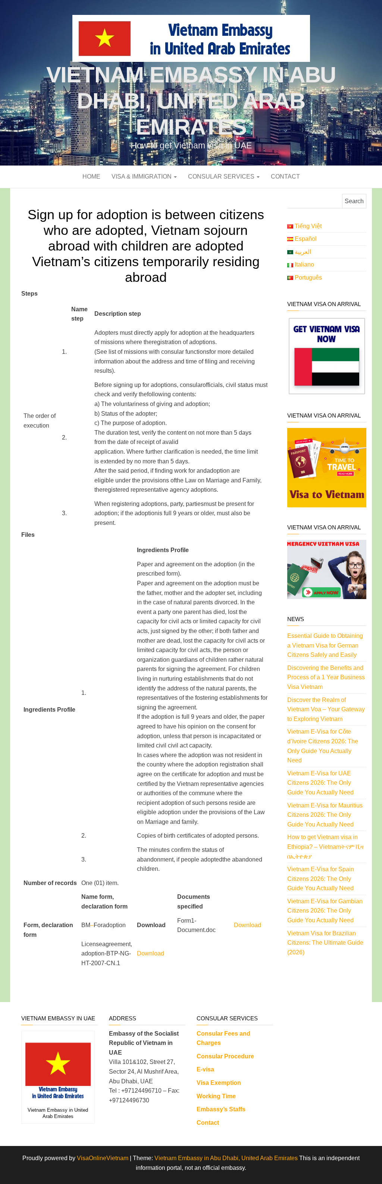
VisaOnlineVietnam (102, 1158)
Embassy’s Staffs (221, 1109)
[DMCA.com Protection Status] (322, 1032)
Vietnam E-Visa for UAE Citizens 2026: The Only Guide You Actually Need (320, 783)
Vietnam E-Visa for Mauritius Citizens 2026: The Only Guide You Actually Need (325, 815)
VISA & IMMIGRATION (142, 176)
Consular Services (222, 176)
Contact (285, 176)
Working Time (216, 1096)
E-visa (205, 1069)
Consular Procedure (225, 1056)
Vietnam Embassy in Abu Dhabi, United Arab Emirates (191, 100)
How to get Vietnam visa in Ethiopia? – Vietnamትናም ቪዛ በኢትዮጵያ (325, 846)
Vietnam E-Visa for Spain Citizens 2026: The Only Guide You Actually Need (320, 878)
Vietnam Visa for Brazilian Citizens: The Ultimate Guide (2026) (325, 942)
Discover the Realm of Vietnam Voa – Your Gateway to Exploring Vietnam (326, 709)
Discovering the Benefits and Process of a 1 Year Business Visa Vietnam (326, 677)
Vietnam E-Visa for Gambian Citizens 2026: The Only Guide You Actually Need (325, 910)
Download (247, 925)
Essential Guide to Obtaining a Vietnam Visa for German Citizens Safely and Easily (325, 645)
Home (91, 176)
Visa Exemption (219, 1083)
